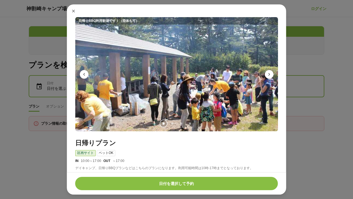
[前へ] (84, 74)
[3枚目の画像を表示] (181, 123)
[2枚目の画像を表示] (172, 123)
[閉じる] (73, 11)
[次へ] (269, 74)
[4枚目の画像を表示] (189, 123)
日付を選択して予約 (176, 183)
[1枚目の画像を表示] (163, 123)
